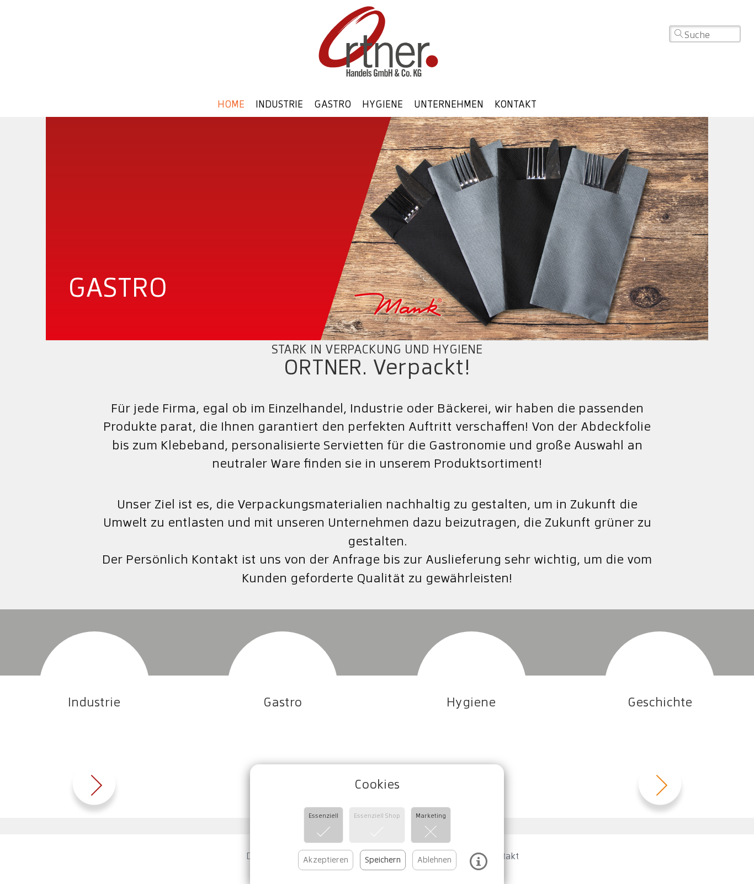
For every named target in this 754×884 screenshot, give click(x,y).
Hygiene (382, 104)
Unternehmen (449, 104)
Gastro (332, 104)
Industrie (279, 104)
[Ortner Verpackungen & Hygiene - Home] (377, 41)
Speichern (383, 860)
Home (231, 104)
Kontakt (516, 104)
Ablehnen (434, 860)
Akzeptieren (325, 860)
